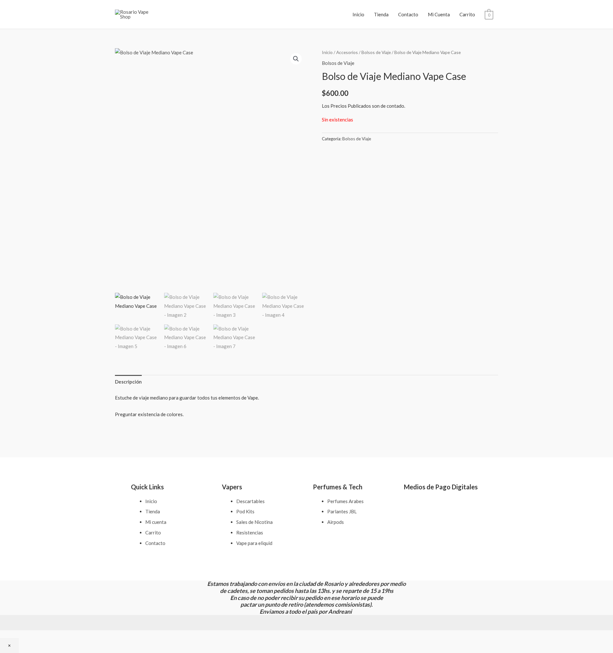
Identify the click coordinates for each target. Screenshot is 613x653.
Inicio (358, 14)
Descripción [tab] (128, 382)
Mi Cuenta (439, 14)
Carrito (467, 14)
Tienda (381, 14)
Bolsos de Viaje (376, 52)
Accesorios (347, 52)
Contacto (408, 14)
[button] (296, 59)
